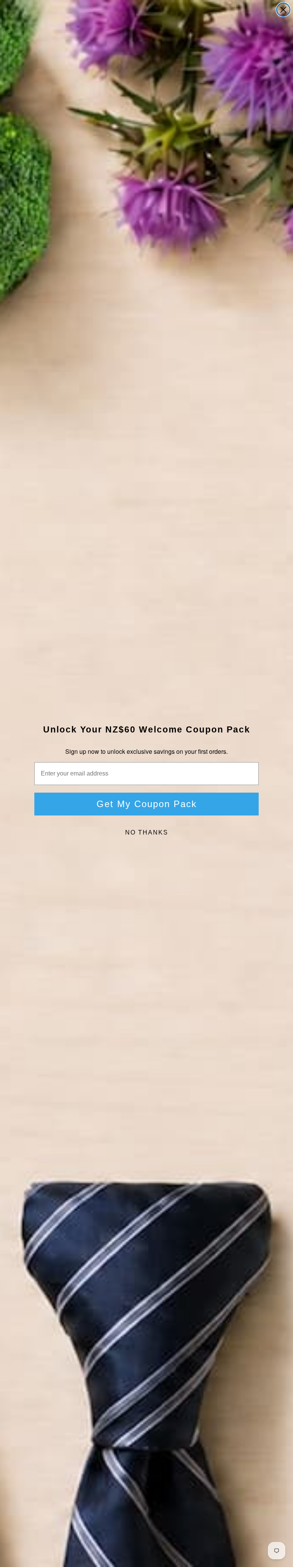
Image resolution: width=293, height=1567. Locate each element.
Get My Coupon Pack (147, 804)
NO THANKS (146, 832)
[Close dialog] (283, 9)
